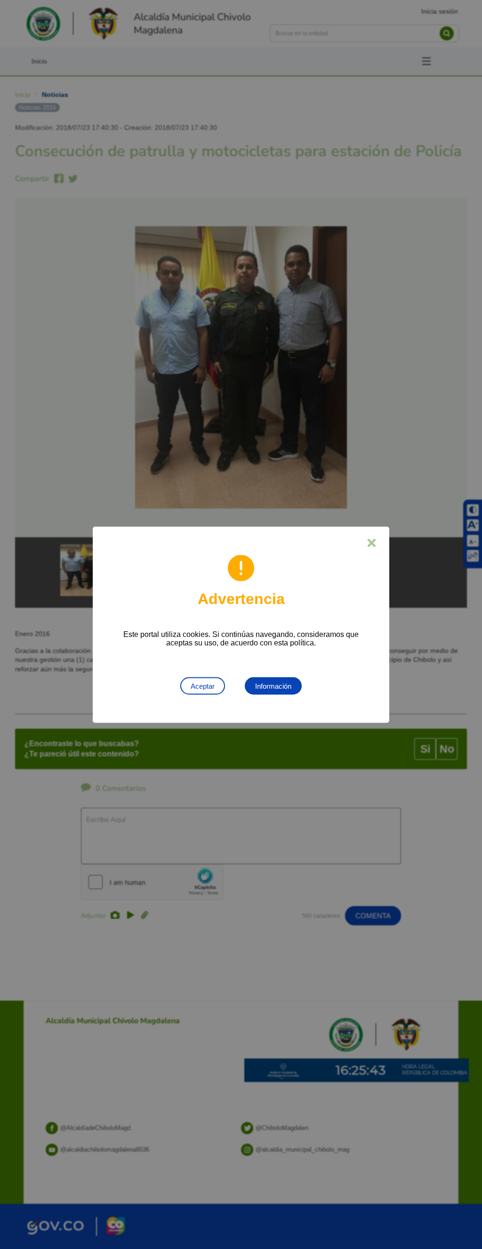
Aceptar (203, 686)
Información (273, 686)
